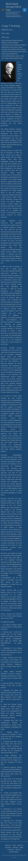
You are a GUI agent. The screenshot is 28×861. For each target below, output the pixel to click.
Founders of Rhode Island (9, 51)
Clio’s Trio (18, 849)
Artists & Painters (18, 40)
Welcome (8, 845)
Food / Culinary (20, 49)
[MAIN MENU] (25, 10)
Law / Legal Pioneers (7, 58)
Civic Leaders (15, 45)
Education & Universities (8, 49)
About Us (20, 845)
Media (21, 847)
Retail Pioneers (18, 58)
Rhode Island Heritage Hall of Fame (13, 6)
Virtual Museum (14, 852)
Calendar (15, 847)
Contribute (10, 849)
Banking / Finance (6, 42)
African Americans (6, 40)
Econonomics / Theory (15, 47)
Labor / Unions (20, 56)
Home (14, 845)
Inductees (8, 847)
